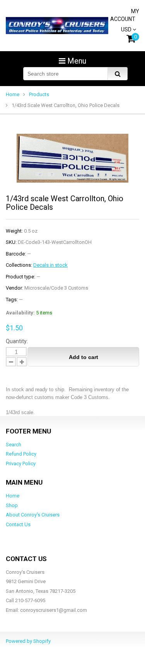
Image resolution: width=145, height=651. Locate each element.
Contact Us (18, 524)
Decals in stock (50, 265)
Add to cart (83, 357)
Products (39, 94)
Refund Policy (21, 454)
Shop (12, 505)
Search (13, 444)
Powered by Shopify (28, 641)
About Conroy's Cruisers (33, 515)
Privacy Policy (21, 463)
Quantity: (17, 341)
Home (12, 94)
